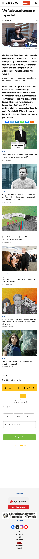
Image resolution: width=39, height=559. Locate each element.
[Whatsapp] (22, 122)
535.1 (3, 191)
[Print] (32, 122)
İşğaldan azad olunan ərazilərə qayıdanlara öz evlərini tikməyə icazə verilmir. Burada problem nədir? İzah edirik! (18, 279)
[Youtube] (26, 527)
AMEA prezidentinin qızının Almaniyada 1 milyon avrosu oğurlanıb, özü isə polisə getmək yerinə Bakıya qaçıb (19, 322)
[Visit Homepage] (12, 2)
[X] (17, 527)
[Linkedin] (17, 122)
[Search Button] (36, 3)
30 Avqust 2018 (6, 20)
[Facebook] (7, 122)
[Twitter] (12, 122)
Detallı (4, 151)
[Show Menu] (3, 3)
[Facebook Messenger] (27, 122)
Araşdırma (5, 234)
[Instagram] (22, 527)
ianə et (26, 3)
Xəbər (19, 532)
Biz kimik (19, 548)
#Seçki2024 (19, 545)
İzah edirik (5, 274)
